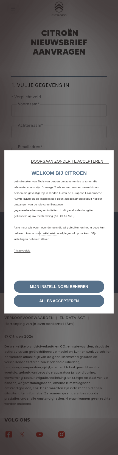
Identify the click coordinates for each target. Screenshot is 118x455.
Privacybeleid (22, 250)
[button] (70, 161)
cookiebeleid (48, 233)
